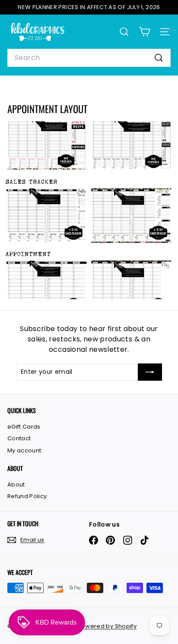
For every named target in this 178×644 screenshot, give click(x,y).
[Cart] (144, 31)
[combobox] (89, 58)
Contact (19, 438)
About (16, 484)
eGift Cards (24, 427)
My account (24, 450)
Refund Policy (27, 496)
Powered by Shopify (107, 626)
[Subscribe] (150, 372)
